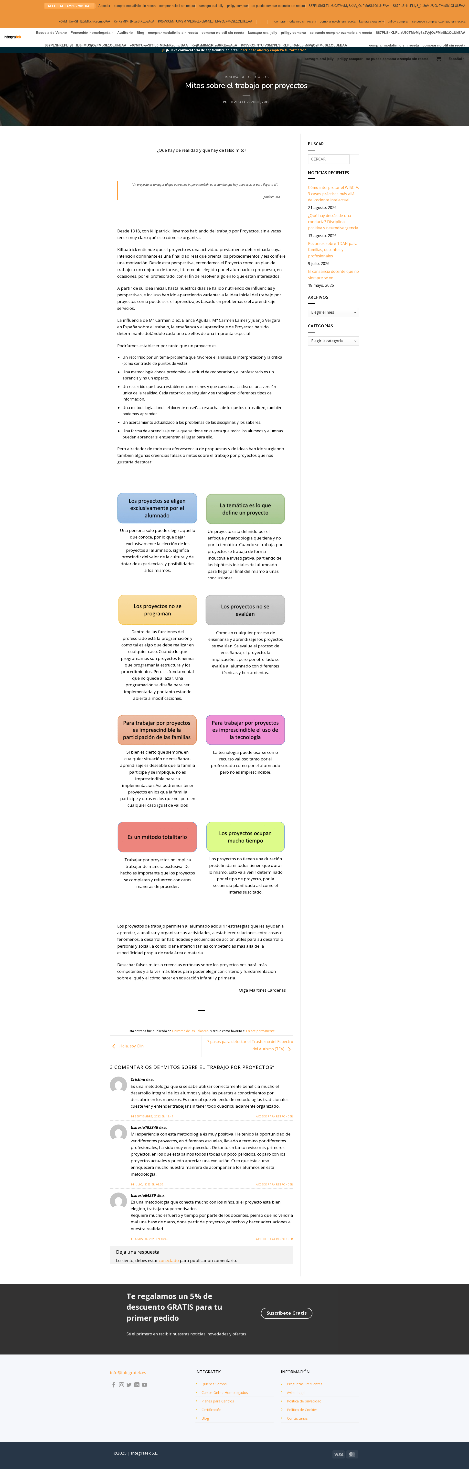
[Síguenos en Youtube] (144, 1385)
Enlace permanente (260, 1031)
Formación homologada (90, 32)
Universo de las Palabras (246, 77)
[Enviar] (354, 159)
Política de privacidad (304, 1401)
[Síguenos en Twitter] (129, 1385)
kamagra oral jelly (211, 6)
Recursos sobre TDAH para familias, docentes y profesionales (332, 250)
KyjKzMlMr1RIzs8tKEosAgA (134, 21)
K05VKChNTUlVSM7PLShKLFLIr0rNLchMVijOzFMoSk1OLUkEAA (205, 21)
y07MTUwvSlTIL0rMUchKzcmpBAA (84, 21)
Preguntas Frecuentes (304, 1384)
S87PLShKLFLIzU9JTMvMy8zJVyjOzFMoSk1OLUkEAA (349, 6)
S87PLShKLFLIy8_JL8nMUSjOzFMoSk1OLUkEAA (429, 6)
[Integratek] (12, 37)
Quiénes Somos (214, 1384)
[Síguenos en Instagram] (121, 1385)
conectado (169, 1260)
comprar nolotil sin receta (177, 6)
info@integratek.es (128, 1372)
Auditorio (125, 32)
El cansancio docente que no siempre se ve (333, 274)
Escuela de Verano (51, 32)
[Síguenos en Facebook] (113, 1385)
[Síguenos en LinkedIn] (136, 1385)
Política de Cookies (302, 1409)
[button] (104, 6)
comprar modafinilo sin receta (135, 6)
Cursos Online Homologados (225, 1392)
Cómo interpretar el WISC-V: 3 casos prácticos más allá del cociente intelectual (333, 194)
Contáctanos (297, 1418)
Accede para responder (274, 1116)
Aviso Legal (296, 1392)
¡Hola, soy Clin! (131, 1046)
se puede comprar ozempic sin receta (278, 6)
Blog (140, 32)
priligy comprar (237, 6)
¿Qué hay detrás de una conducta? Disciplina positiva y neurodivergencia (333, 222)
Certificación (211, 1409)
